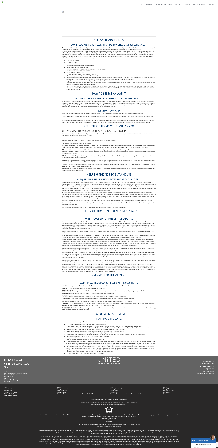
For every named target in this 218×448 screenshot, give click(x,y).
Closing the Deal (114, 390)
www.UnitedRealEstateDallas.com (13, 375)
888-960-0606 (136, 424)
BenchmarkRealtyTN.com (208, 363)
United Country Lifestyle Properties (205, 373)
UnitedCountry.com (209, 370)
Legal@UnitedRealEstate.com (163, 437)
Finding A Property (167, 389)
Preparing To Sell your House (11, 392)
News (111, 387)
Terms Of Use (109, 421)
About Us (211, 5)
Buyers (187, 5)
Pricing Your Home (61, 392)
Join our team (7, 389)
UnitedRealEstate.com (208, 361)
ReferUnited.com (210, 368)
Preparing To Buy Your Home (117, 389)
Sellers (178, 5)
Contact (149, 5)
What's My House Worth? (164, 5)
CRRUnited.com (210, 364)
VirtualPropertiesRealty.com (207, 366)
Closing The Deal (167, 392)
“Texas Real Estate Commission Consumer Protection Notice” (125, 394)
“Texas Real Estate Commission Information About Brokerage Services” (74, 394)
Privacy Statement (109, 420)
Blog (164, 387)
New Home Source (199, 5)
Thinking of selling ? (9, 394)
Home (142, 5)
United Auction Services (208, 371)
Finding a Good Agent (62, 389)
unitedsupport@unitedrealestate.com (131, 432)
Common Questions (62, 390)
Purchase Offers (114, 392)
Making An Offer (8, 390)
